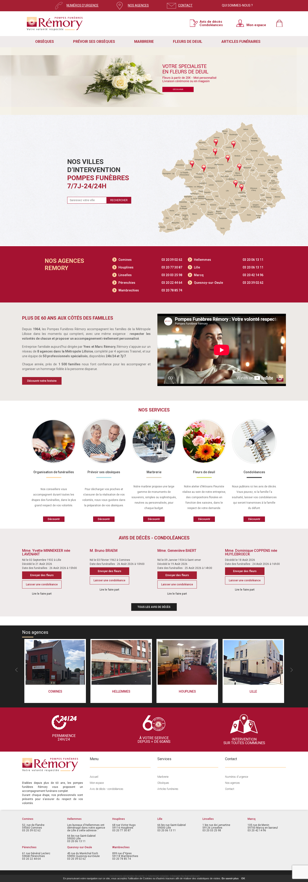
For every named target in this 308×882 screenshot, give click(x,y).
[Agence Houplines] (187, 662)
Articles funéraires (167, 789)
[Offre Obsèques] (154, 81)
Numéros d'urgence (236, 776)
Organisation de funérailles (53, 472)
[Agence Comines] (55, 662)
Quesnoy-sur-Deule (228, 282)
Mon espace (256, 25)
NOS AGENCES (138, 5)
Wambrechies (150, 290)
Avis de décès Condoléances (211, 23)
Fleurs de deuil (204, 472)
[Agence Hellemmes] (121, 662)
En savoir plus (230, 878)
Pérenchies (150, 282)
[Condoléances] (254, 441)
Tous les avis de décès (154, 607)
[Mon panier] (281, 23)
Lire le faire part (42, 593)
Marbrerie (154, 472)
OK (243, 878)
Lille (228, 267)
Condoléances (254, 472)
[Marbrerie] (154, 441)
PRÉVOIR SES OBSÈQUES (94, 41)
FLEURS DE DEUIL (187, 41)
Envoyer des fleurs (42, 575)
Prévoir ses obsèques (103, 472)
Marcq (228, 275)
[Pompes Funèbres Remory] (55, 26)
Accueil (94, 776)
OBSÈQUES (44, 41)
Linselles (150, 275)
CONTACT (185, 5)
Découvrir (54, 519)
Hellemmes (228, 259)
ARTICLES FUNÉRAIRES (240, 41)
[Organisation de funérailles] (53, 441)
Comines (150, 259)
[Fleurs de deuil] (204, 441)
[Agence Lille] (253, 662)
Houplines (150, 267)
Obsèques (163, 782)
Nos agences (232, 782)
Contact (229, 789)
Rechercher (119, 200)
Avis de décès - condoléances (106, 789)
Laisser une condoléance (42, 584)
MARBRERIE (144, 41)
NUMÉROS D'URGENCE (83, 5)
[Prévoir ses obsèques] (104, 441)
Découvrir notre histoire (42, 380)
